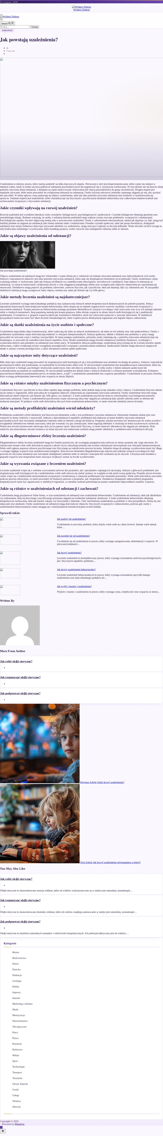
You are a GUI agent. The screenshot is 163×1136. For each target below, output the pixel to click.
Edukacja (17, 975)
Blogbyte (19, 1124)
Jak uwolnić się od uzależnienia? (73, 535)
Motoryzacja (18, 1015)
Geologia (16, 981)
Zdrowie (7, 30)
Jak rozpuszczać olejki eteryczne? (20, 677)
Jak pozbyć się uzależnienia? (71, 519)
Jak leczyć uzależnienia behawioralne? (76, 569)
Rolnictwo (17, 1049)
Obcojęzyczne (19, 1026)
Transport (17, 1072)
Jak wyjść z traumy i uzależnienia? (74, 586)
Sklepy (15, 1055)
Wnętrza (16, 1101)
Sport (15, 1061)
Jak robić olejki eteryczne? (16, 661)
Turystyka (17, 1078)
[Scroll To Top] (1, 1127)
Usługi (15, 1095)
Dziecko (16, 969)
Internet (16, 998)
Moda (15, 1009)
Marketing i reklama (22, 1004)
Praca (15, 1032)
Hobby (15, 986)
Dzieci (15, 963)
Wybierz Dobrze (81, 9)
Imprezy (16, 992)
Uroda (15, 1089)
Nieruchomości (20, 1021)
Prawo (15, 1038)
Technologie (18, 1066)
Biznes (15, 952)
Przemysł (16, 1044)
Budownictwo (19, 958)
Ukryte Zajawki (20, 1084)
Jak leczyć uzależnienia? (69, 552)
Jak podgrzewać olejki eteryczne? (20, 693)
